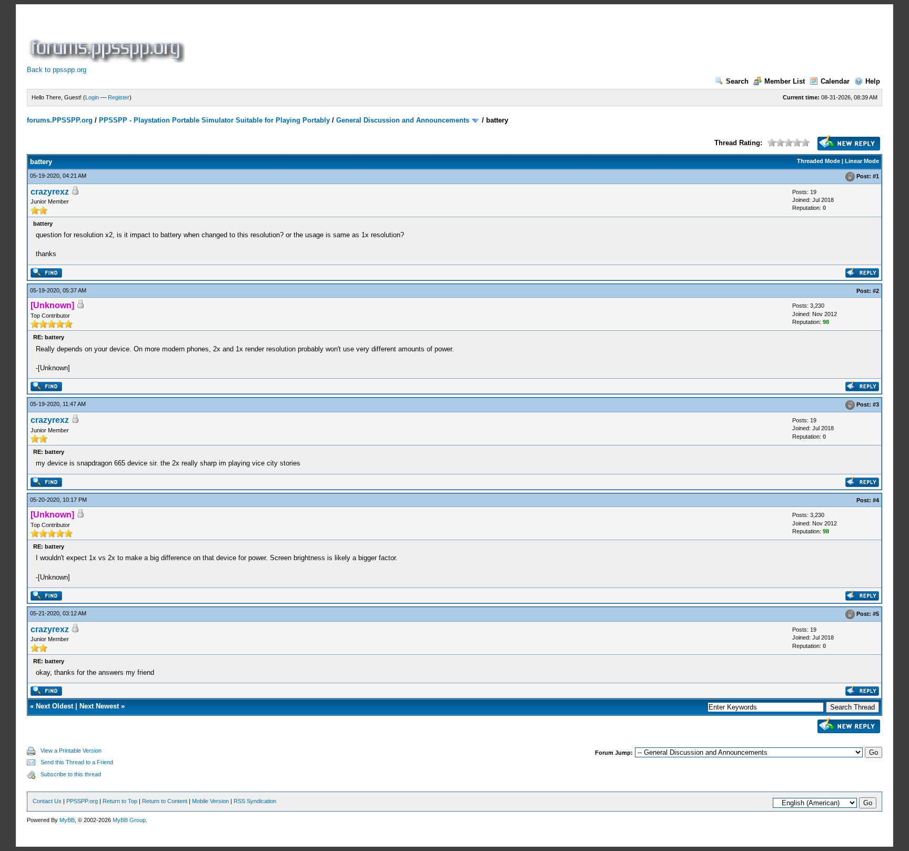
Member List (784, 81)
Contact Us (47, 801)
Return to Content (164, 801)
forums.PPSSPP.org (60, 120)
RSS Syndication (255, 801)
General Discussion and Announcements (402, 120)
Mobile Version (210, 801)
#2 (876, 291)
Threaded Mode (818, 161)
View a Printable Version (71, 750)
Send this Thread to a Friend (77, 762)
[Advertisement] (378, 39)
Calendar (835, 81)
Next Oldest (54, 706)
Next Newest (99, 706)
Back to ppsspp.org (56, 70)
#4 (876, 500)
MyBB (67, 820)
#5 (876, 614)
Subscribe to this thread (71, 774)
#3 (876, 404)
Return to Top (120, 801)
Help (872, 81)
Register (118, 97)
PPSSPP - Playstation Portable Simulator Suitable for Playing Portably (214, 120)
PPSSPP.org (82, 801)
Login (92, 97)
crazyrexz (50, 191)
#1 (876, 176)
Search (737, 81)
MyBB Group (129, 820)
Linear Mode (862, 161)
